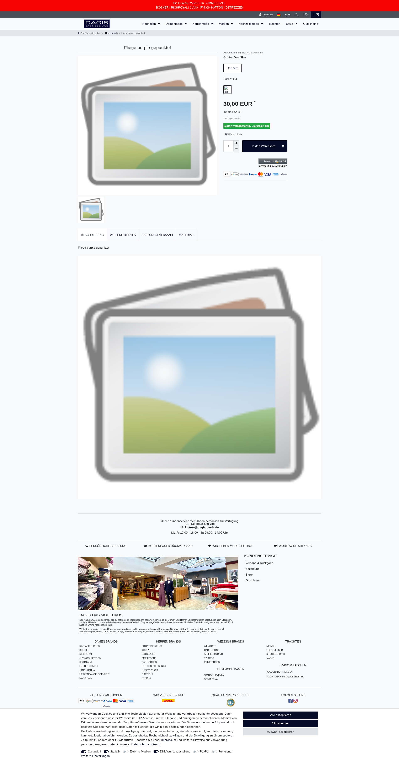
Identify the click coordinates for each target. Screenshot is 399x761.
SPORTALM (85, 662)
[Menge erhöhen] (236, 143)
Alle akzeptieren (280, 715)
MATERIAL (186, 235)
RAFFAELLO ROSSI (89, 646)
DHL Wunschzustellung (175, 751)
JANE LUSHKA (87, 670)
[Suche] (296, 14)
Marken (224, 23)
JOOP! (145, 650)
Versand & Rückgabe (259, 563)
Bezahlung (253, 568)
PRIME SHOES (212, 662)
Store (249, 574)
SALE (290, 23)
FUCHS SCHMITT (88, 666)
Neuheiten (149, 23)
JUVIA (194, 7)
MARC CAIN (85, 678)
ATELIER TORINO (213, 654)
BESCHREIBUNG (92, 235)
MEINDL (270, 646)
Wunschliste (235, 134)
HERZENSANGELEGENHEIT (94, 674)
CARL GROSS (149, 662)
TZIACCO (209, 658)
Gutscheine (310, 23)
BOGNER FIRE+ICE (152, 646)
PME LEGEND (149, 658)
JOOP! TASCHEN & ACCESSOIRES (284, 676)
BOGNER (162, 7)
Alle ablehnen (280, 723)
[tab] (92, 235)
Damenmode (174, 23)
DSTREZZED (234, 7)
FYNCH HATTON (211, 7)
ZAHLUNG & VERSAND (157, 235)
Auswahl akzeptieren (280, 731)
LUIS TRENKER (150, 670)
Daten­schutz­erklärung (145, 744)
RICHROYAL (179, 7)
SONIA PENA (211, 679)
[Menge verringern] (236, 149)
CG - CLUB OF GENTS (154, 666)
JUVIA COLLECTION (90, 658)
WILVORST (210, 646)
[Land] (279, 14)
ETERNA (146, 678)
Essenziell (94, 751)
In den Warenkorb (263, 146)
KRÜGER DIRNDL (275, 654)
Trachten (274, 23)
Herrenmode (201, 23)
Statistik (115, 751)
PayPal (204, 751)
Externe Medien (140, 751)
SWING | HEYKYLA (214, 675)
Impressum (168, 739)
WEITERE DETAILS (123, 235)
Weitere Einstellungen (95, 755)
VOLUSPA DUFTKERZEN (279, 672)
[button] (273, 163)
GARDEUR (147, 674)
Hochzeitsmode (249, 23)
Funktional (225, 751)
